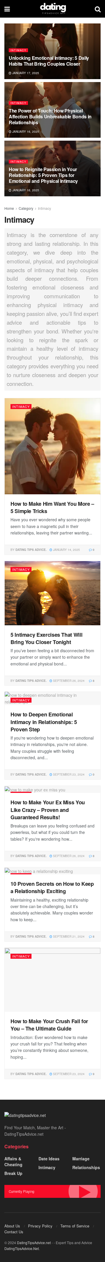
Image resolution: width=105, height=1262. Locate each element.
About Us (12, 1226)
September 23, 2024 (68, 774)
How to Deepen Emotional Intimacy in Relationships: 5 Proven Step (43, 722)
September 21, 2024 (68, 936)
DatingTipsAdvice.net (34, 1242)
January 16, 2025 (25, 132)
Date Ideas (49, 1158)
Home (9, 208)
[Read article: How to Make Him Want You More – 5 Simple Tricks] (52, 446)
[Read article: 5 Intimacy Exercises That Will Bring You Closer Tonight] (52, 593)
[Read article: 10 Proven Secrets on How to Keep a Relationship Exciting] (52, 871)
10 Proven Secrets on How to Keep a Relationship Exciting (52, 887)
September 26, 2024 (68, 681)
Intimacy (18, 50)
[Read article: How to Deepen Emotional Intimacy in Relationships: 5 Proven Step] (52, 698)
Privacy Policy (40, 1226)
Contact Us (13, 1231)
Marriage (81, 1158)
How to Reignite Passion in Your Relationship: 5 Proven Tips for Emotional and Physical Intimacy (43, 175)
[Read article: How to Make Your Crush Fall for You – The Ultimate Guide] (52, 980)
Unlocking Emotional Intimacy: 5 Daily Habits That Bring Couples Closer (49, 61)
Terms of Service (74, 1226)
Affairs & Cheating (13, 1161)
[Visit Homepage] (52, 9)
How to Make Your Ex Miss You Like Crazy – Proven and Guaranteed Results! (47, 809)
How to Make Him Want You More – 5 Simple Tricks (52, 507)
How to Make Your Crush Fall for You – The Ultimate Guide (49, 1024)
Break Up (13, 1173)
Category (26, 208)
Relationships (86, 1167)
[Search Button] (98, 9)
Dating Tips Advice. (31, 550)
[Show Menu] (7, 9)
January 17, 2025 (25, 73)
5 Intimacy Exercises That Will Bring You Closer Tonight (46, 638)
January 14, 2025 (66, 550)
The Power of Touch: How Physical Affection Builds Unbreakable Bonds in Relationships (50, 116)
